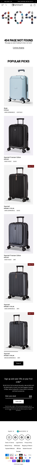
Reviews (18, 451)
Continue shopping (18, 48)
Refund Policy (8, 445)
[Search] (6, 5)
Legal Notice (19, 442)
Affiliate (19, 448)
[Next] (35, 1)
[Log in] (31, 5)
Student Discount (27, 448)
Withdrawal (17, 445)
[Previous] (1, 1)
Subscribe (18, 401)
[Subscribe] (30, 396)
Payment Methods (10, 448)
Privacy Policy (28, 442)
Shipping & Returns (27, 445)
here (10, 409)
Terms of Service (9, 442)
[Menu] (2, 5)
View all (18, 363)
